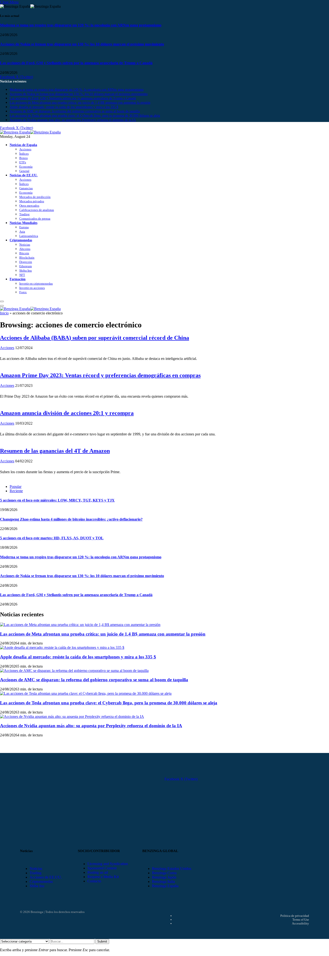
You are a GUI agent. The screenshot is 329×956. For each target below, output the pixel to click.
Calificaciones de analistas (36, 210)
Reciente (16, 491)
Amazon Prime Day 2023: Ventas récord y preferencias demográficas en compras (100, 375)
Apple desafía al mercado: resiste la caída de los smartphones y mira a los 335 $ (64, 107)
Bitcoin (24, 253)
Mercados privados (31, 201)
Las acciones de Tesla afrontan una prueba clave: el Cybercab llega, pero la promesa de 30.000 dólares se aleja (85, 115)
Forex (23, 292)
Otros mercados (29, 205)
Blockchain (26, 257)
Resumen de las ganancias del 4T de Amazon (55, 451)
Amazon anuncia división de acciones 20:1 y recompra (67, 413)
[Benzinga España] (30, 132)
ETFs (22, 162)
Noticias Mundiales (23, 223)
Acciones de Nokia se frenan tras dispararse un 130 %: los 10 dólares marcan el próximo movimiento (82, 44)
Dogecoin (25, 262)
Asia (22, 231)
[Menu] (2, 301)
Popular (15, 486)
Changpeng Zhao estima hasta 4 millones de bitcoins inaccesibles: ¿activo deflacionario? (71, 519)
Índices (24, 153)
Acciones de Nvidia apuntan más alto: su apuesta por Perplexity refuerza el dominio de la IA (73, 120)
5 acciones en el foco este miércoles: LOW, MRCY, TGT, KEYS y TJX (57, 500)
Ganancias (26, 188)
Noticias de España (23, 145)
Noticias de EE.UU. (24, 175)
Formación (18, 279)
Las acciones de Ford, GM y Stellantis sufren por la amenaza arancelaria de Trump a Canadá (76, 63)
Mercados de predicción (35, 197)
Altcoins (24, 249)
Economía (26, 166)
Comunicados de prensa (34, 218)
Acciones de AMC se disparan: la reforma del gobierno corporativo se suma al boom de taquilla (75, 111)
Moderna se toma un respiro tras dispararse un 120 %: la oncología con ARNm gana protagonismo (80, 25)
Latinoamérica (28, 236)
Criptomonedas (21, 240)
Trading (24, 214)
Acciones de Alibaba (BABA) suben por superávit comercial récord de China (94, 338)
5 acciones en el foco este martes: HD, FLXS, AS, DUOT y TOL (52, 538)
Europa (24, 227)
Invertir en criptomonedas (36, 283)
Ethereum (25, 266)
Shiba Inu (25, 270)
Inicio (4, 313)
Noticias (24, 244)
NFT (22, 275)
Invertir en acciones (32, 288)
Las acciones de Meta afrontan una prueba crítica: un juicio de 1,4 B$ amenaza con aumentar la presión (80, 102)
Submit (102, 941)
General (24, 171)
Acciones (25, 149)
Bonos (23, 158)
